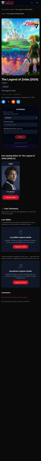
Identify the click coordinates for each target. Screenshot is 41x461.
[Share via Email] (18, 102)
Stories (12, 9)
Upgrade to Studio (20, 246)
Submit (20, 137)
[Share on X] (8, 102)
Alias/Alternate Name (13, 128)
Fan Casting (5, 9)
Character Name (9, 121)
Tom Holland (11, 191)
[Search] (32, 2)
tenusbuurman (15, 97)
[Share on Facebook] (3, 102)
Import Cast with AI (21, 146)
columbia (5, 86)
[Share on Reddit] (13, 102)
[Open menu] (37, 2)
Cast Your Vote (10, 197)
